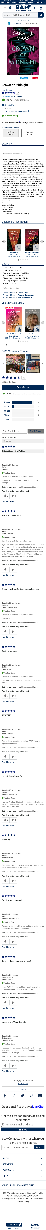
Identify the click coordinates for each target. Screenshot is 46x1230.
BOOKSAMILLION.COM (26, 1195)
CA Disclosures (36, 1198)
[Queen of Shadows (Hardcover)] (32, 240)
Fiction (12, 293)
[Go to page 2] (20, 259)
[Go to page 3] (22, 259)
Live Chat (38, 1106)
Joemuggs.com (8, 1198)
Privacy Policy (23, 1201)
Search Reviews (36, 431)
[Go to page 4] (23, 259)
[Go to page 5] (25, 259)
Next (23, 1089)
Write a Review (16, 96)
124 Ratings (6, 96)
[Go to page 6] (27, 259)
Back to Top (23, 1084)
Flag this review (8, 501)
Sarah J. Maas (8, 90)
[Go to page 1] (18, 260)
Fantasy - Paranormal (26, 295)
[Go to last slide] (3, 241)
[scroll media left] (4, 363)
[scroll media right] (42, 363)
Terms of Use (22, 1198)
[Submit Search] (41, 15)
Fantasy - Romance (25, 297)
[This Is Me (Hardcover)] (32, 320)
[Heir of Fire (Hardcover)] (14, 240)
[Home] (23, 8)
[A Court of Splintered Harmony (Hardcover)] (14, 319)
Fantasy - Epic (23, 293)
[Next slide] (42, 241)
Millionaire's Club (30, 24)
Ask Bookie (16, 23)
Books (5, 293)
